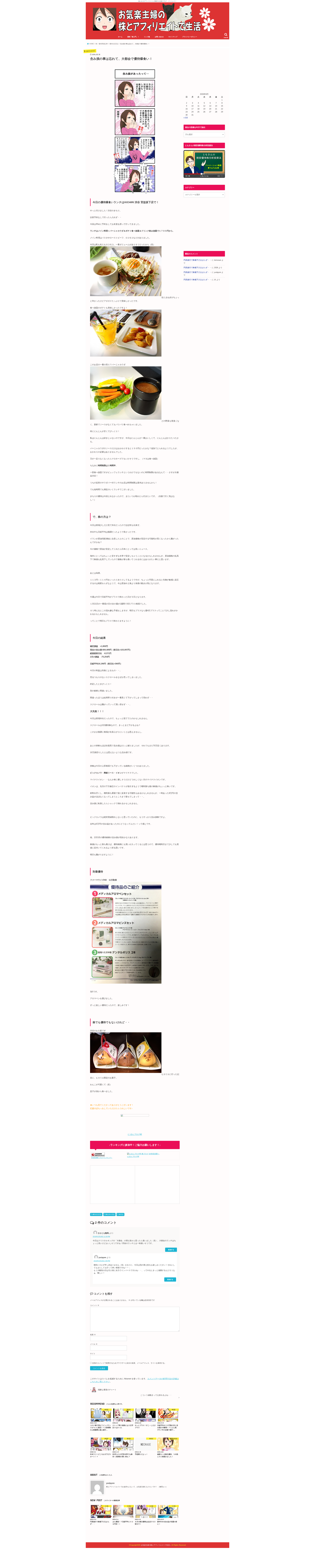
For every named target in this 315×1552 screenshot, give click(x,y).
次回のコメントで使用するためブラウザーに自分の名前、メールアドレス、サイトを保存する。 (129, 1363)
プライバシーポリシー (189, 37)
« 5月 (186, 118)
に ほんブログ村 (135, 1134)
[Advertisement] (112, 1184)
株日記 (121, 1214)
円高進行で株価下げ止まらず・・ (197, 260)
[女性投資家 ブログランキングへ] (98, 1155)
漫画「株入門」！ (133, 37)
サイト (92, 1354)
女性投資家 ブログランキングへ (101, 1158)
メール (93, 1344)
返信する (171, 1250)
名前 (93, 1335)
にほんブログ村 (133, 1156)
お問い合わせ (159, 37)
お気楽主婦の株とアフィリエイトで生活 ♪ (156, 1545)
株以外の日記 (110, 1214)
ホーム (120, 37)
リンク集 (147, 37)
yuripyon (110, 1483)
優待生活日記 (97, 1214)
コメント (94, 1305)
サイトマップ (172, 37)
